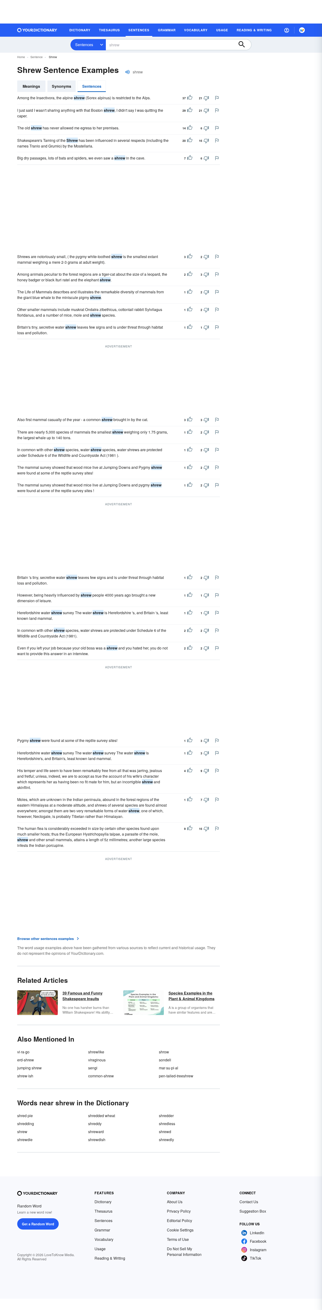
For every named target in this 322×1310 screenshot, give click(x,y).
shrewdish (96, 1139)
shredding (25, 1123)
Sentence (36, 57)
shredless (167, 1123)
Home (21, 57)
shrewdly (166, 1139)
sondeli (165, 1060)
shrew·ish (25, 1076)
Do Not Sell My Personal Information (184, 1251)
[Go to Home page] (37, 30)
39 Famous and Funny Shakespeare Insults (82, 995)
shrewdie (25, 1139)
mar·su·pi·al (168, 1068)
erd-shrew (25, 1060)
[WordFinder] (302, 30)
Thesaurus (103, 1211)
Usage (100, 1248)
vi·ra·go (23, 1052)
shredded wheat (101, 1115)
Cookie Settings (180, 1230)
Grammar (102, 1230)
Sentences (84, 44)
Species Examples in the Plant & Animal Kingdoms (192, 995)
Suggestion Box (252, 1211)
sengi (92, 1068)
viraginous (97, 1060)
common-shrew (101, 1076)
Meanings (31, 86)
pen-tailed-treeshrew (176, 1076)
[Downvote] (206, 98)
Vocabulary (104, 1239)
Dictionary (103, 1201)
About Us (174, 1201)
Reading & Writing (110, 1258)
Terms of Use (178, 1239)
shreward (96, 1131)
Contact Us (248, 1201)
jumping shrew (29, 1068)
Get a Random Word (38, 1224)
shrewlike (96, 1052)
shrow (164, 1052)
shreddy (95, 1123)
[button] (286, 30)
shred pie (25, 1115)
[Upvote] (190, 98)
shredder (166, 1115)
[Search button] (244, 45)
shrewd (165, 1131)
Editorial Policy (179, 1220)
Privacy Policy (179, 1211)
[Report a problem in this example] (217, 98)
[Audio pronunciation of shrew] (127, 72)
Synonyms (61, 86)
